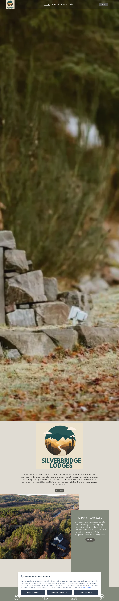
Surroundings (62, 4)
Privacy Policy (86, 587)
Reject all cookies (33, 592)
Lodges (53, 4)
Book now (59, 491)
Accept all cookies (86, 592)
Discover (90, 540)
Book (103, 4)
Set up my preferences (59, 592)
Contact (71, 4)
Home (47, 4)
